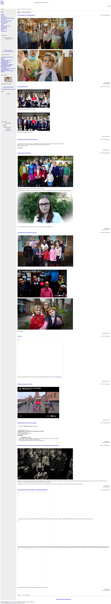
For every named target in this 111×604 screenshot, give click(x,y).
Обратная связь (4, 28)
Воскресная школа (4, 22)
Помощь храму (4, 30)
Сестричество (3, 23)
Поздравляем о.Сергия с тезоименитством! (6, 63)
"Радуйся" (71, 480)
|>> (30, 12)
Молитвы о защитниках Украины (7, 18)
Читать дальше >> (107, 82)
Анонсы (2, 15)
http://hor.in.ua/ (20, 147)
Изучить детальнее (8, 50)
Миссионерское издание (6, 25)
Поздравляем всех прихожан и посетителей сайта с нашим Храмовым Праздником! (7, 65)
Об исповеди (4, 67)
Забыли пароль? (8, 130)
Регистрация (8, 123)
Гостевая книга (4, 27)
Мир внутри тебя (4, 61)
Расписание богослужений (6, 20)
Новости (19, 11)
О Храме (2, 14)
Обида (2, 59)
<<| (22, 12)
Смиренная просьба (5, 69)
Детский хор (3, 19)
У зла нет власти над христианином (8, 68)
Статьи (2, 24)
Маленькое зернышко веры (6, 60)
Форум (109, 6)
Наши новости (4, 16)
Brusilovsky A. (6, 601)
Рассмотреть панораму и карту (8, 51)
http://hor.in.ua (59, 376)
